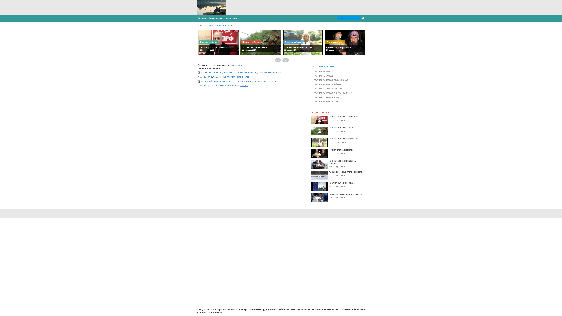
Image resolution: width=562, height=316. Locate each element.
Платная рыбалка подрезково (298, 47)
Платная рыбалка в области (328, 89)
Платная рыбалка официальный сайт (333, 93)
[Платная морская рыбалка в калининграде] (319, 164)
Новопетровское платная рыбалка (345, 194)
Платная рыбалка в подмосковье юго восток (256, 81)
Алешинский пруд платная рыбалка (346, 172)
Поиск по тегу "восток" (226, 25)
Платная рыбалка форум (326, 97)
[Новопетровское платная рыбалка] (319, 197)
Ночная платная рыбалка (338, 47)
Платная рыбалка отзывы (327, 102)
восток (245, 77)
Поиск (211, 25)
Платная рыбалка (208, 42)
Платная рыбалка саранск (254, 47)
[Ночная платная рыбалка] (319, 153)
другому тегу (238, 65)
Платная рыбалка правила (342, 183)
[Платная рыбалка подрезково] (319, 142)
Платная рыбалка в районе (327, 85)
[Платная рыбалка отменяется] (319, 120)
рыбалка (208, 77)
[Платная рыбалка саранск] (319, 131)
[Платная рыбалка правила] (319, 186)
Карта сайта (231, 18)
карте (238, 77)
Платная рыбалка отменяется (214, 47)
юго (206, 85)
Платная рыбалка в (323, 76)
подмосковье (219, 77)
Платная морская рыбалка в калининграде (342, 162)
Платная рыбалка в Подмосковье (216, 72)
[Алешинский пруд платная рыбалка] (319, 175)
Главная (201, 25)
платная (231, 77)
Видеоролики (215, 18)
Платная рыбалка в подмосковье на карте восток (259, 72)
